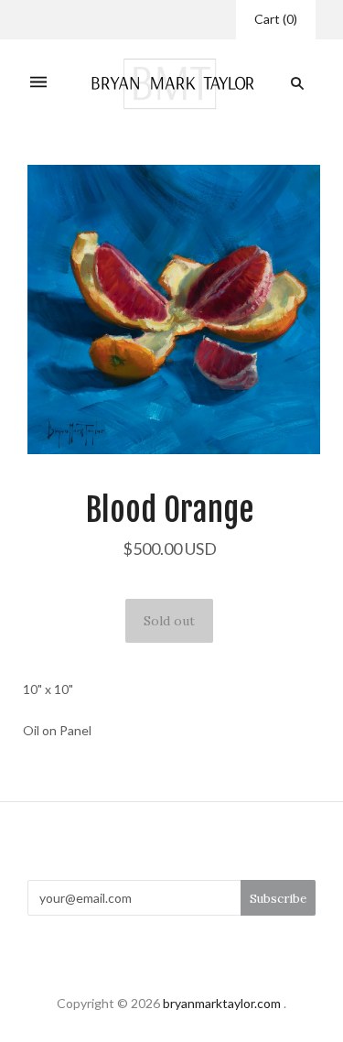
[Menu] (38, 83)
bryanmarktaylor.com (222, 1003)
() (275, 19)
